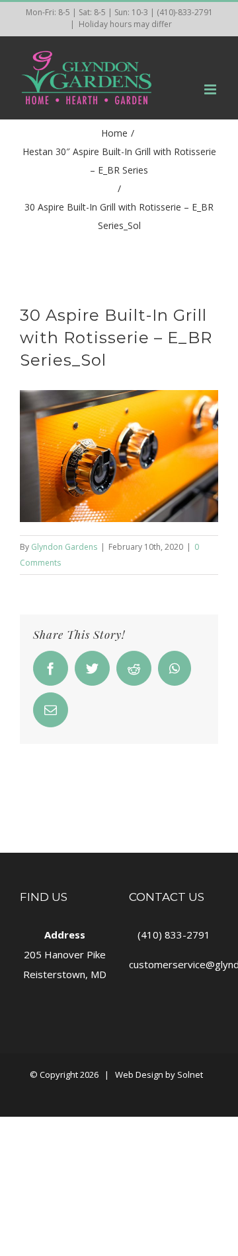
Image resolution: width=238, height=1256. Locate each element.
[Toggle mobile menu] (211, 89)
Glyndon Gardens (64, 546)
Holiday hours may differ (125, 24)
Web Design (139, 1074)
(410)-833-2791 (185, 12)
